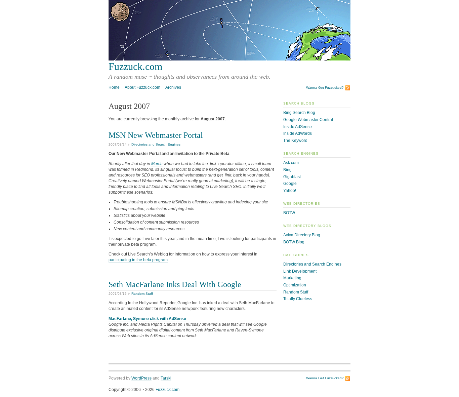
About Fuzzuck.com (142, 87)
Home (114, 87)
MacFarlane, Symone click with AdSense (147, 318)
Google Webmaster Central (308, 119)
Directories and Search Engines (155, 144)
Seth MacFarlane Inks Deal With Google (175, 284)
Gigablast (292, 176)
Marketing (292, 278)
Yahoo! (289, 190)
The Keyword (295, 140)
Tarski (166, 378)
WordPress (141, 378)
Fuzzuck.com (135, 66)
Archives (173, 87)
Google (290, 183)
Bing (287, 169)
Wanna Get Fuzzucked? (325, 87)
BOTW (289, 212)
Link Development (300, 271)
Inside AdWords (297, 133)
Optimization (294, 285)
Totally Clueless (297, 298)
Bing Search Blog (299, 112)
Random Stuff (142, 293)
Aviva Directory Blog (301, 235)
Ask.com (291, 162)
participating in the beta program (138, 259)
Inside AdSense (297, 126)
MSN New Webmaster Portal (156, 135)
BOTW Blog (293, 242)
